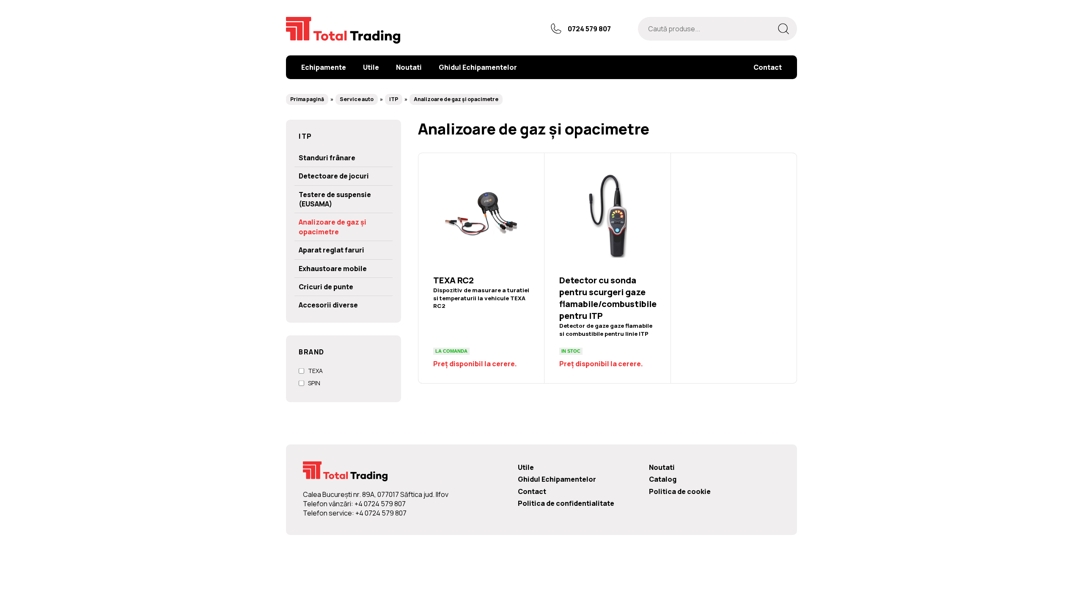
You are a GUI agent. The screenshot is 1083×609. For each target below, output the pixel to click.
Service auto (357, 99)
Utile (526, 467)
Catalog (662, 479)
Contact (532, 491)
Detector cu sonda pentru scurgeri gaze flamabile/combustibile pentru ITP (607, 268)
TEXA (315, 371)
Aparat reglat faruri (331, 250)
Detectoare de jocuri (334, 176)
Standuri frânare (327, 157)
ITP (393, 99)
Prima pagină (307, 99)
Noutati (662, 467)
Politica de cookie (680, 491)
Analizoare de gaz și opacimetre (456, 99)
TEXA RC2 (481, 268)
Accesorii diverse (328, 305)
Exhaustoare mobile (333, 268)
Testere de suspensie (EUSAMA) (335, 199)
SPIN (314, 383)
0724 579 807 (589, 28)
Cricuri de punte (326, 286)
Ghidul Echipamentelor (557, 479)
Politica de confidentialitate (566, 503)
